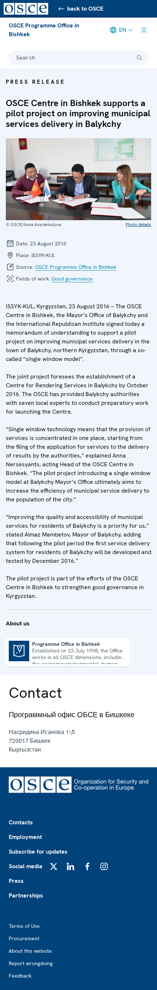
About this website (30, 951)
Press (16, 881)
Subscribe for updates (38, 851)
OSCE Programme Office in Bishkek (44, 30)
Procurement (24, 938)
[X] (53, 866)
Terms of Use (24, 926)
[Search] (139, 57)
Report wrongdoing (31, 963)
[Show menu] (144, 30)
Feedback (20, 975)
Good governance (72, 278)
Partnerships (26, 895)
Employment (25, 837)
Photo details (138, 224)
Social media (25, 866)
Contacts (21, 822)
